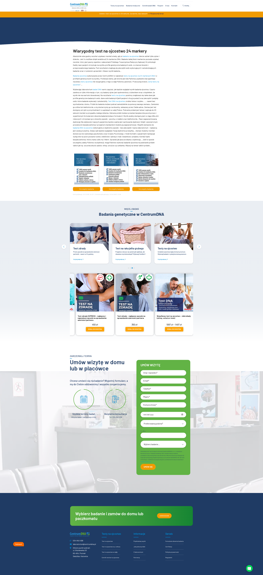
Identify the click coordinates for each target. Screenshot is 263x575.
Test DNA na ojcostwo (116, 101)
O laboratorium (138, 552)
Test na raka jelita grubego (87, 248)
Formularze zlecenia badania (174, 541)
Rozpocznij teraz (157, 13)
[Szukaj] (186, 5)
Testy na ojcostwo (117, 6)
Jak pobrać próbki (139, 547)
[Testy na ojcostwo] (131, 237)
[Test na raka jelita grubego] (89, 237)
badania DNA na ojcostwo (83, 128)
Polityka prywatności (172, 552)
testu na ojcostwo (118, 95)
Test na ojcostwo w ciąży (110, 552)
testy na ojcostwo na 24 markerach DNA (139, 76)
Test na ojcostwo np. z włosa (111, 547)
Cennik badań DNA (148, 6)
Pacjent (160, 6)
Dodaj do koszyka (86, 330)
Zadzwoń (18, 544)
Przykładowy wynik (140, 541)
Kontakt (174, 6)
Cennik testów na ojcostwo (110, 557)
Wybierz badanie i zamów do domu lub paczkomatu (109, 516)
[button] (64, 246)
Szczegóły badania (86, 189)
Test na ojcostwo (107, 541)
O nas (167, 6)
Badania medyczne (133, 6)
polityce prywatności (146, 461)
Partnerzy (137, 557)
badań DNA (97, 89)
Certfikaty (168, 547)
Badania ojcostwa (80, 76)
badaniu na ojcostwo (131, 56)
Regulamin (168, 557)
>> (149, 13)
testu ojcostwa (86, 81)
